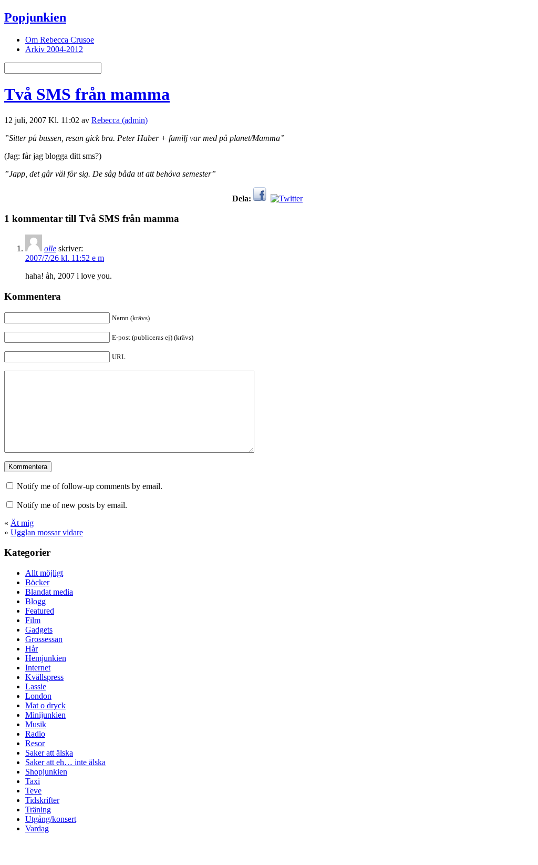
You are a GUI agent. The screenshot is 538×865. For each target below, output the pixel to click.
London (38, 695)
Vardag (37, 828)
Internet (37, 667)
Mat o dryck (45, 705)
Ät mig (22, 522)
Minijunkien (45, 714)
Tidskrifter (42, 800)
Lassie (35, 686)
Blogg (35, 601)
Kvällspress (44, 677)
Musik (35, 724)
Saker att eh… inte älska (65, 762)
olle (50, 248)
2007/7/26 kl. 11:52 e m (64, 257)
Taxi (32, 781)
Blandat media (49, 591)
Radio (35, 733)
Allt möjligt (44, 572)
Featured (39, 610)
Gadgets (39, 629)
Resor (35, 743)
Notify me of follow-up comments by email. (89, 486)
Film (32, 620)
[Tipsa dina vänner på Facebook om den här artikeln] (259, 198)
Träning (38, 809)
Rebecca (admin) (119, 120)
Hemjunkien (45, 658)
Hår (31, 648)
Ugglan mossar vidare (47, 532)
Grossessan (44, 639)
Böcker (37, 582)
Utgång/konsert (50, 819)
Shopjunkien (46, 771)
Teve (33, 790)
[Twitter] (287, 198)
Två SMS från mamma (87, 94)
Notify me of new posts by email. (72, 505)
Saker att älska (49, 752)
